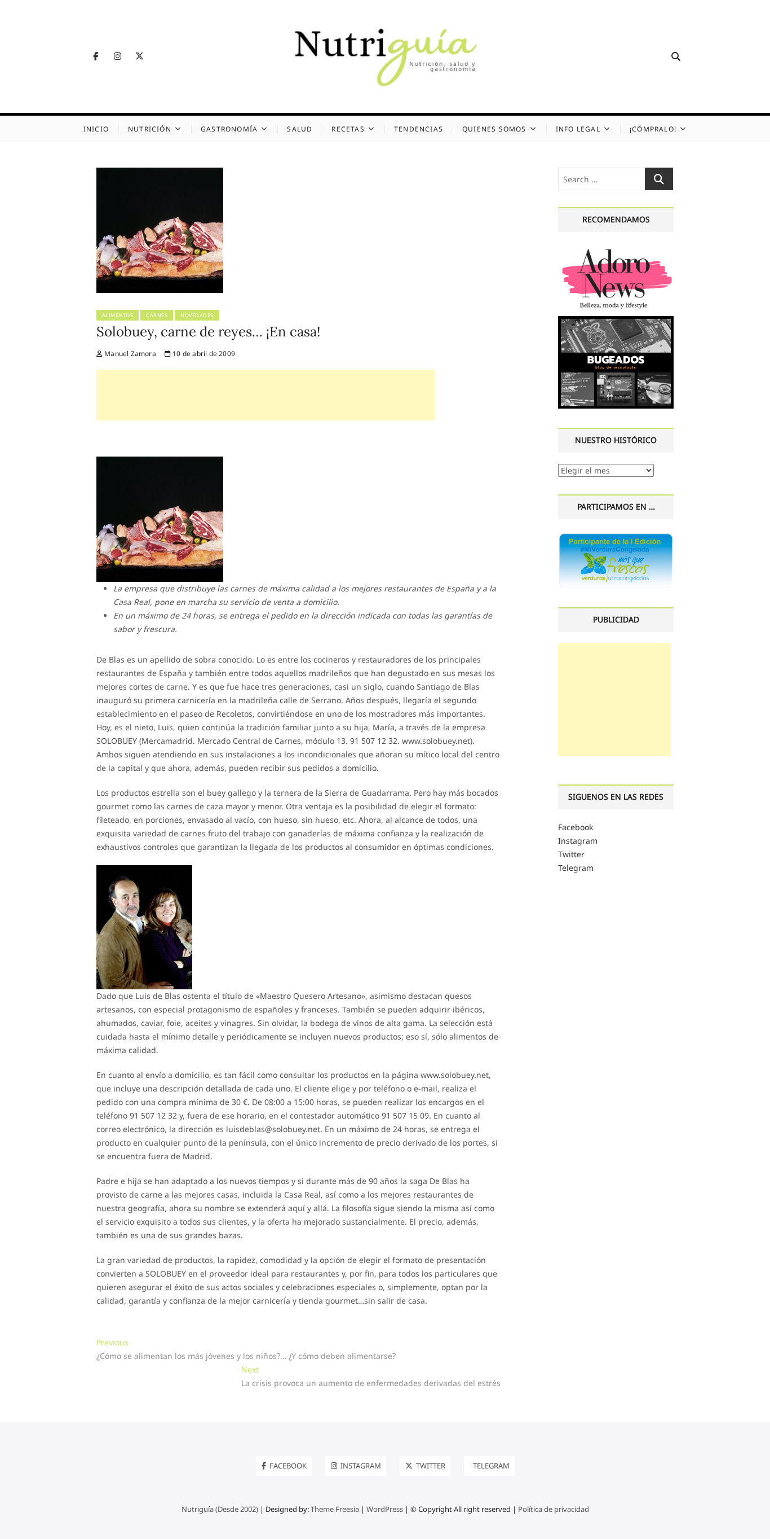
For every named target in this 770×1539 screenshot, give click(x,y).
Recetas (347, 129)
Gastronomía (229, 129)
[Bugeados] (616, 320)
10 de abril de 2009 (203, 353)
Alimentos (118, 315)
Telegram (576, 867)
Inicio (96, 129)
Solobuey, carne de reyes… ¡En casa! (208, 331)
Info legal (578, 129)
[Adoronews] (616, 249)
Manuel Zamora (129, 353)
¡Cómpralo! (653, 129)
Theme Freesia (335, 1509)
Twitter (571, 854)
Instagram (578, 840)
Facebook (575, 827)
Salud (299, 129)
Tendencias (418, 129)
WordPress (384, 1509)
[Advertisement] (265, 395)
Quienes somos (494, 129)
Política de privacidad (553, 1509)
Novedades (197, 315)
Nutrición (149, 129)
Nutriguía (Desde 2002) (220, 1509)
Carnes (156, 315)
